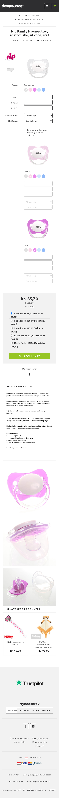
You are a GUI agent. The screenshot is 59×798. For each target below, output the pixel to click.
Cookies (39, 746)
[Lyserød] (30, 89)
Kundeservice (39, 742)
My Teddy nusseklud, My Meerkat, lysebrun (43, 644)
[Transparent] (26, 89)
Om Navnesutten (19, 738)
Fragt (32, 306)
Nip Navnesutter (18, 448)
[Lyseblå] (39, 89)
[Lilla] (35, 89)
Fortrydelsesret (39, 738)
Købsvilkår (19, 742)
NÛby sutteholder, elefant (15, 643)
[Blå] (43, 89)
